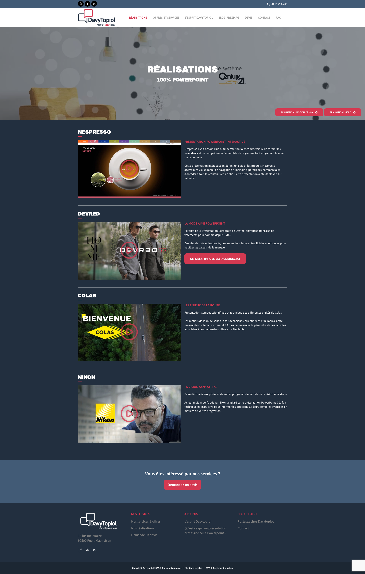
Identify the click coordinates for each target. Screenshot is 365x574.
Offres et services (166, 17)
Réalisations (138, 17)
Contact (264, 17)
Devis (248, 17)
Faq (278, 17)
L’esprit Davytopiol (199, 17)
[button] (129, 169)
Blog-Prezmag (228, 17)
